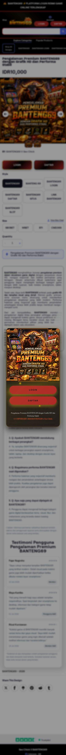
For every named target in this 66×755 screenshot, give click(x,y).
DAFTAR (33, 400)
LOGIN (33, 390)
